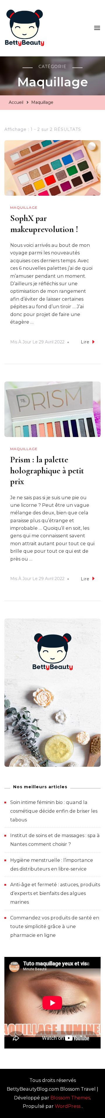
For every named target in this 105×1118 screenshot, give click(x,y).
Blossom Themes (70, 1098)
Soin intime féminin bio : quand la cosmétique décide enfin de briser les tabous (53, 811)
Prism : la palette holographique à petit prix (47, 470)
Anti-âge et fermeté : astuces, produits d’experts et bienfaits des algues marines (55, 893)
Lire (85, 342)
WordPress (67, 1106)
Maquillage (24, 207)
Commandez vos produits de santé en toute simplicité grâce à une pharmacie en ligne (54, 926)
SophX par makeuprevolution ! (44, 224)
